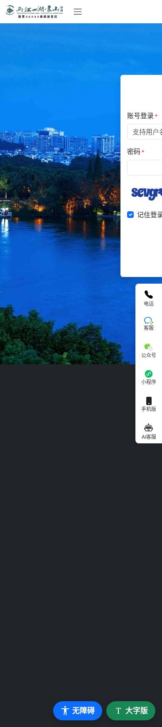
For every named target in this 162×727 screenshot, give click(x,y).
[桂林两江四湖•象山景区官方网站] (37, 11)
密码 (133, 151)
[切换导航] (77, 11)
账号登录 (140, 115)
